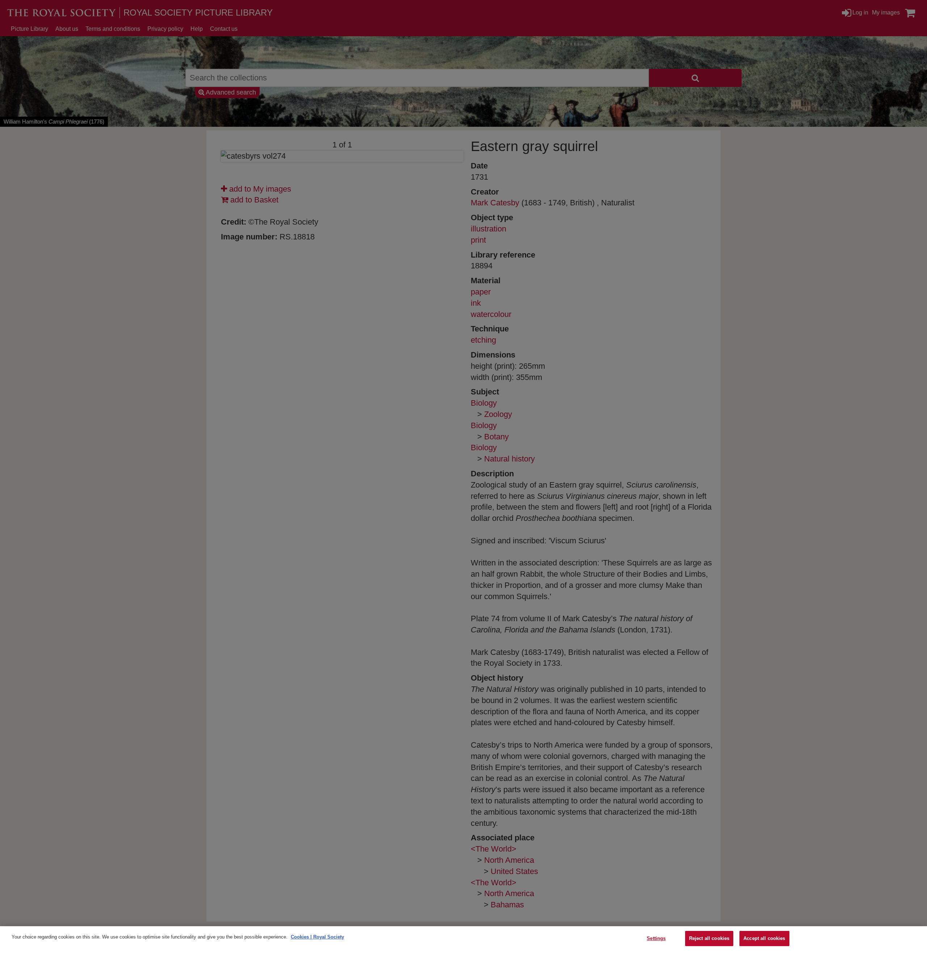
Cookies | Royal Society (317, 937)
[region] (463, 939)
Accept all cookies (764, 938)
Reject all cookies (709, 938)
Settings (656, 938)
